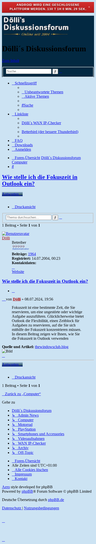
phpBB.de (56, 500)
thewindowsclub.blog (51, 347)
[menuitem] (42, 92)
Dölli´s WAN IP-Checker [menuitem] (41, 123)
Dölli (6, 238)
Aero (6, 487)
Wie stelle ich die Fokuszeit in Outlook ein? (45, 281)
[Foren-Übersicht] (35, 37)
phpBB (27, 491)
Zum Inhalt (10, 60)
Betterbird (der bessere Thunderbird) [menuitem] (50, 132)
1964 (32, 254)
